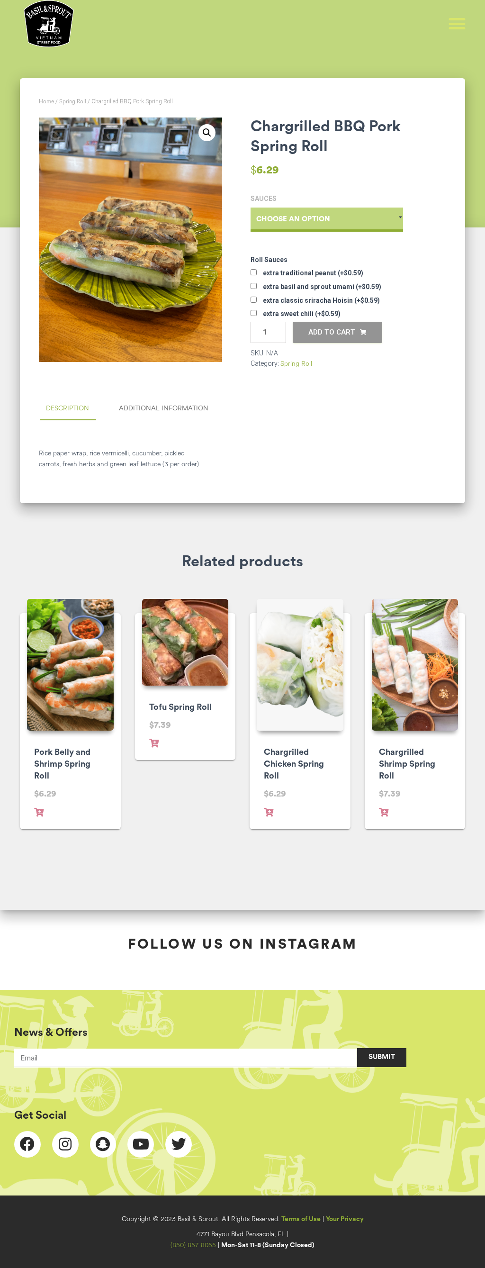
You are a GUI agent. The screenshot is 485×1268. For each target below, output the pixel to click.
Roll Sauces (269, 259)
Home (46, 102)
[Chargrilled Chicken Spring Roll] (300, 665)
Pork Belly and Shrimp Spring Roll (62, 765)
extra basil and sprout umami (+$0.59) (321, 286)
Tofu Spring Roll (180, 708)
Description (67, 408)
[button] (457, 23)
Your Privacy (345, 1219)
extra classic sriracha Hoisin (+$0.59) (320, 300)
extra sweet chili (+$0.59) (301, 313)
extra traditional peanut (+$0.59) (312, 273)
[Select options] (39, 812)
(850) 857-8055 (193, 1245)
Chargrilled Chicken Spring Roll (294, 765)
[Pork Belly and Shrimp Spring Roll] (70, 665)
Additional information (163, 408)
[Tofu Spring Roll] (185, 642)
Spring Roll (72, 102)
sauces (264, 198)
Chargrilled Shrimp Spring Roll (407, 765)
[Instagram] (65, 1144)
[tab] (74, 409)
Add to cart (331, 332)
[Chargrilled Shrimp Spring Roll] (415, 665)
